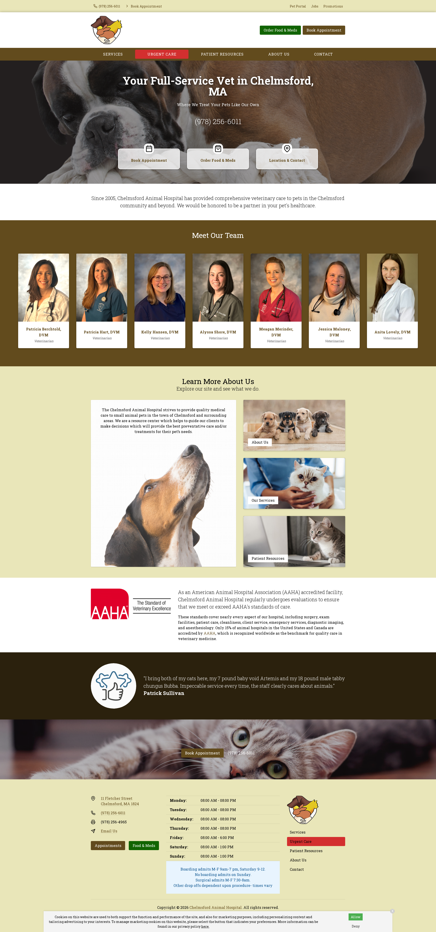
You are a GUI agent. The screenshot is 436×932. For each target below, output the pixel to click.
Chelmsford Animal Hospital (215, 907)
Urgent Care (161, 54)
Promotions (333, 6)
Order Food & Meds (280, 30)
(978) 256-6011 (218, 121)
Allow (355, 917)
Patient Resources (222, 54)
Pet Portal (298, 6)
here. (205, 926)
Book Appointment (324, 30)
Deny (356, 926)
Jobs (314, 6)
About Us (279, 54)
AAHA (210, 633)
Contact (323, 54)
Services (113, 54)
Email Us (109, 831)
